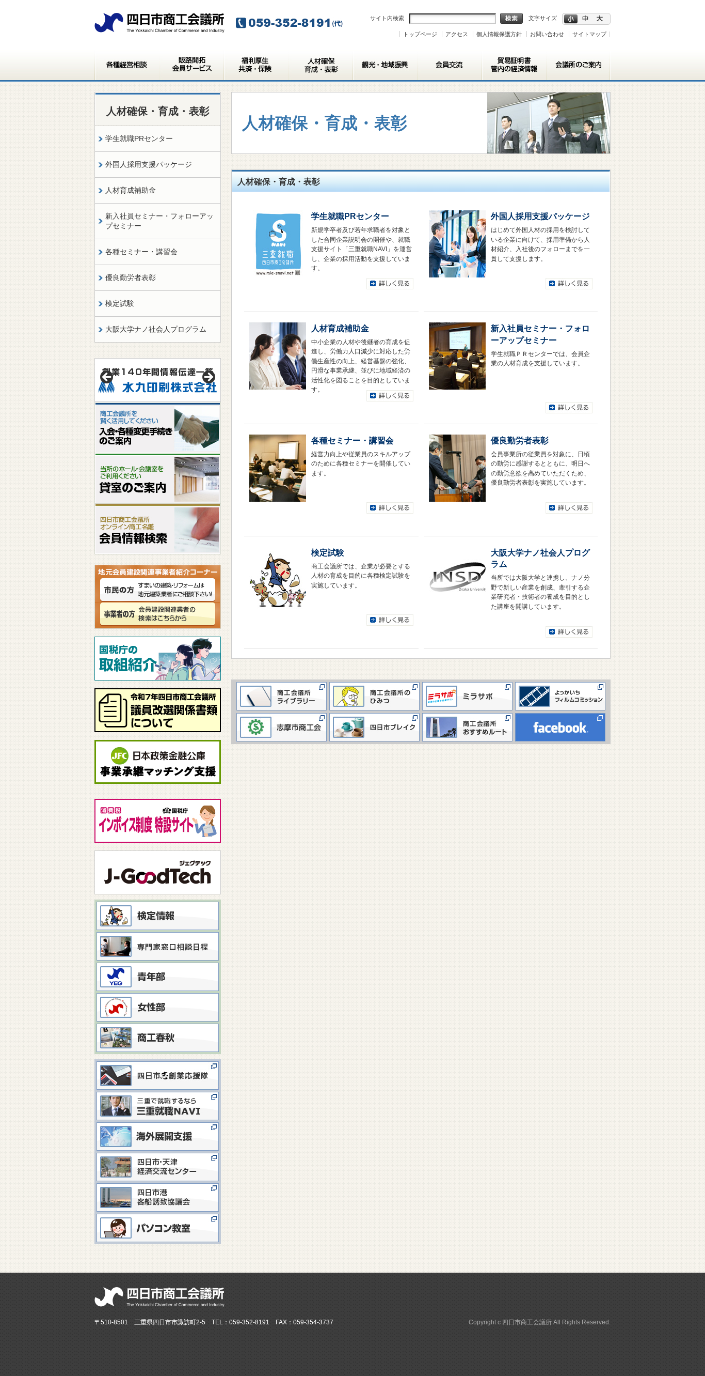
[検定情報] (158, 904)
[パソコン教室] (158, 1216)
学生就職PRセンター (350, 216)
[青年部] (158, 965)
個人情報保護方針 (499, 34)
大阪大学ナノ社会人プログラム (155, 329)
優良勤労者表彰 (520, 440)
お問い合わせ (547, 34)
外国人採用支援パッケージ (540, 216)
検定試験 (327, 552)
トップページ (420, 34)
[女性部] (158, 996)
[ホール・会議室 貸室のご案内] (157, 458)
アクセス (456, 34)
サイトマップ (589, 34)
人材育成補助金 (340, 328)
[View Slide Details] (157, 380)
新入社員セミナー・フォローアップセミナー (159, 221)
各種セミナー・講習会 (352, 440)
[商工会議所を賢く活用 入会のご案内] (157, 407)
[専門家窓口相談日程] (158, 935)
